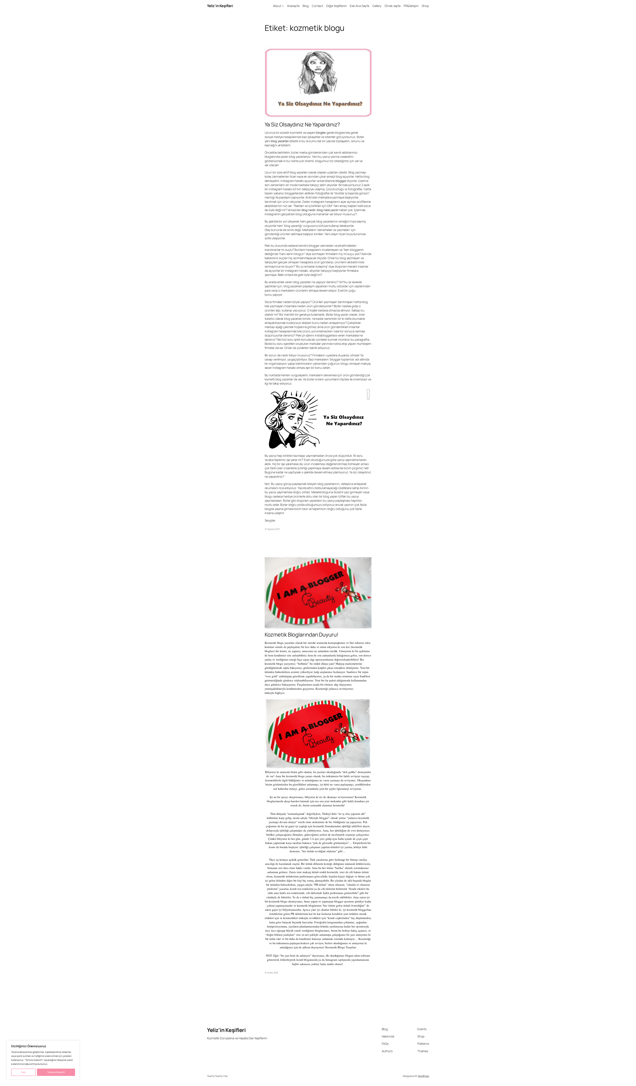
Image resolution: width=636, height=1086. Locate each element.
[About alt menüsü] (283, 6)
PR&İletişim (411, 6)
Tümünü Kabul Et (56, 1072)
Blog (306, 6)
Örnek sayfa (392, 6)
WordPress (423, 1076)
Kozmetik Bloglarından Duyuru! (301, 635)
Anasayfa (293, 6)
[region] (43, 1060)
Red (23, 1072)
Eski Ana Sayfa (359, 6)
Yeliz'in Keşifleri (220, 5)
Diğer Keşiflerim (336, 6)
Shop (425, 6)
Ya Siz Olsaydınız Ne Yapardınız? (302, 124)
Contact (317, 6)
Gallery (376, 6)
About (277, 6)
